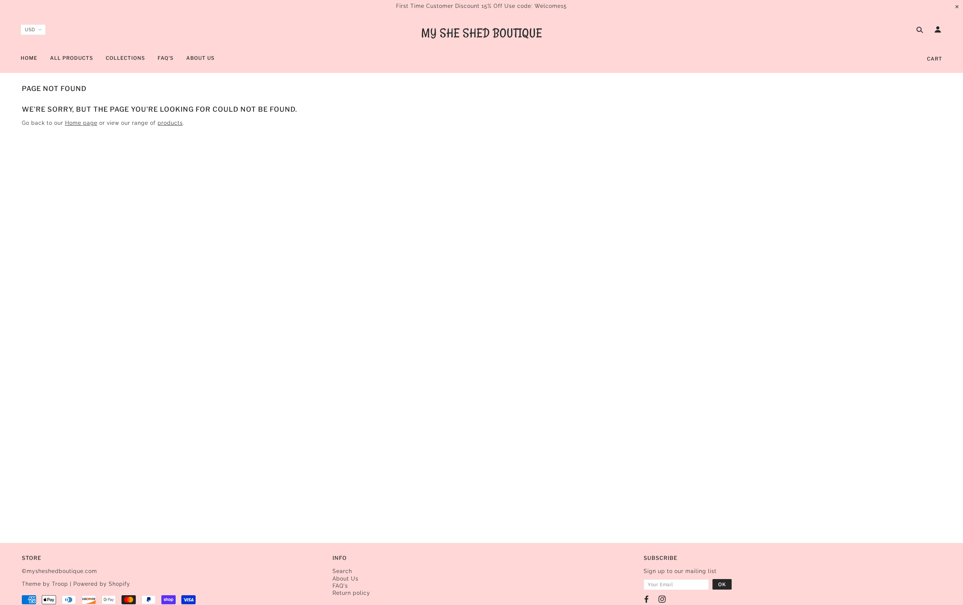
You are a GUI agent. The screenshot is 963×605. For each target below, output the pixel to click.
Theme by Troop (45, 584)
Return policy (351, 593)
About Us (345, 579)
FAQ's (340, 586)
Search (342, 571)
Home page (81, 123)
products (170, 123)
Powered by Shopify (101, 584)
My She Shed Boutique (481, 33)
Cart (934, 59)
